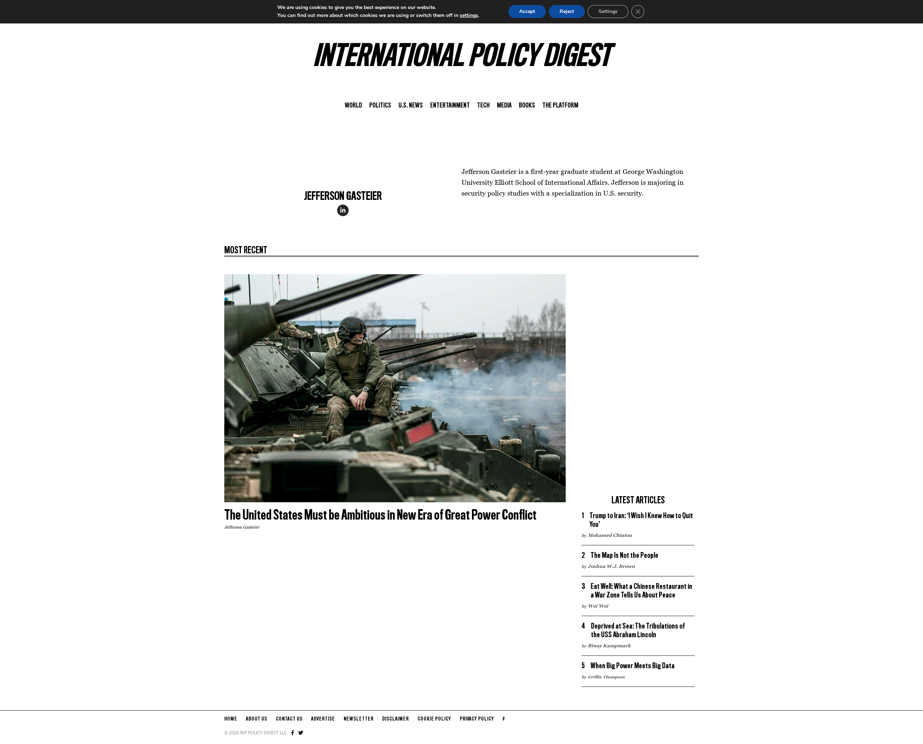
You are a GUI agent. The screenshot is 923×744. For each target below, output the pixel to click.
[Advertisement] (638, 382)
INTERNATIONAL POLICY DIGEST (461, 57)
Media (504, 105)
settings (469, 15)
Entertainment (450, 105)
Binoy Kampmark (609, 645)
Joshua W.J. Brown (611, 566)
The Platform (560, 105)
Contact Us (289, 719)
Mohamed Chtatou (610, 535)
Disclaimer (395, 719)
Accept (527, 11)
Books (527, 105)
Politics (380, 105)
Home (230, 719)
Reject (567, 11)
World (353, 105)
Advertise (323, 719)
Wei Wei (598, 606)
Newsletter (359, 719)
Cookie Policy (434, 719)
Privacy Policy (477, 719)
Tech (483, 105)
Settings (608, 11)
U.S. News (410, 105)
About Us (256, 719)
